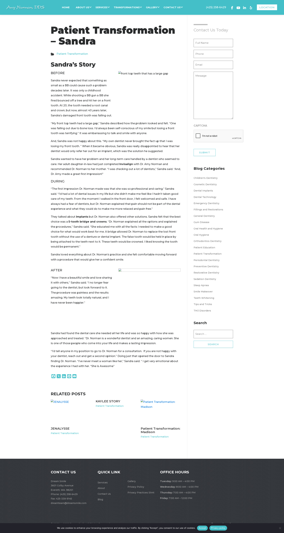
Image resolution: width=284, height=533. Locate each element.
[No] (280, 528)
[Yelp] (250, 7)
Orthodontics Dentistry (208, 241)
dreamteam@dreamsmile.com (68, 503)
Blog (100, 499)
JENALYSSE (60, 428)
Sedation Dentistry (205, 279)
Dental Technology (205, 197)
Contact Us (172, 7)
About (101, 488)
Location (267, 7)
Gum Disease (201, 222)
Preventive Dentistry (206, 266)
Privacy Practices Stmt (141, 492)
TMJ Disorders (202, 310)
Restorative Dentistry (206, 272)
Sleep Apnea (201, 285)
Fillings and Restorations (208, 209)
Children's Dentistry (206, 178)
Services (101, 7)
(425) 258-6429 (216, 7)
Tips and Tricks (203, 304)
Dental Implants (203, 190)
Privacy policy (218, 528)
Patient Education (204, 247)
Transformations (127, 7)
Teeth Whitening (204, 297)
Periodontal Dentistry (207, 260)
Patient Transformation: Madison (160, 430)
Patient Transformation (72, 53)
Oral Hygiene (201, 234)
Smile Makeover (203, 291)
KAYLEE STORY (108, 401)
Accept (202, 528)
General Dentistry (204, 215)
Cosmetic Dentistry (205, 184)
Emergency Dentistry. (207, 203)
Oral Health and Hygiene (208, 228)
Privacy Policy (136, 486)
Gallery (151, 7)
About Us (82, 7)
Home (66, 7)
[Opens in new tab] (232, 7)
